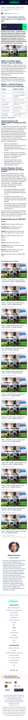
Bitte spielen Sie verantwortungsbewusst (14, 653)
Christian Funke (11, 306)
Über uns (14, 630)
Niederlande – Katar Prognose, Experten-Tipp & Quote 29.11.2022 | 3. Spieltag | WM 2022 (13, 417)
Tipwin (19, 114)
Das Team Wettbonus (14, 633)
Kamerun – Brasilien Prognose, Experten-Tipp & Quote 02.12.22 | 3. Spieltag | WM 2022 (13, 395)
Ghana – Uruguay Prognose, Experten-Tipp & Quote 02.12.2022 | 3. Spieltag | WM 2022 (13, 326)
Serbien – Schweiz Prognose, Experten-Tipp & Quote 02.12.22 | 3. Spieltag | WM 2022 (13, 486)
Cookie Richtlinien (14, 662)
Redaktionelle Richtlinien (14, 648)
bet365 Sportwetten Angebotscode (14, 610)
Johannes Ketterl (11, 466)
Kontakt (14, 640)
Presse (14, 642)
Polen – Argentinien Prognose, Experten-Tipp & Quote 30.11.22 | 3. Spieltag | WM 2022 (13, 440)
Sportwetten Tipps (11, 7)
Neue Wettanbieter (14, 612)
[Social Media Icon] (11, 670)
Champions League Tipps (14, 620)
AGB (14, 665)
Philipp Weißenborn (12, 329)
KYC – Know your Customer (14, 658)
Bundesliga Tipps (14, 617)
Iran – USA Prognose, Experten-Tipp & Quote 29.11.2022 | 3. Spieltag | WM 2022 (13, 349)
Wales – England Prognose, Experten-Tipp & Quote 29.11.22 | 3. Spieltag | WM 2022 (14, 532)
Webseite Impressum (14, 637)
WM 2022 (18, 7)
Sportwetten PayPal (14, 615)
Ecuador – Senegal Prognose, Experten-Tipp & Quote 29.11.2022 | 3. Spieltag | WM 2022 (13, 303)
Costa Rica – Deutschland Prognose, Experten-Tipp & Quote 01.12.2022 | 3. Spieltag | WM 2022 (13, 280)
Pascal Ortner (10, 284)
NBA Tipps (14, 622)
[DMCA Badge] (9, 682)
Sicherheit (14, 650)
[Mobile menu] (2, 2)
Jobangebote (14, 635)
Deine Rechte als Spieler (14, 655)
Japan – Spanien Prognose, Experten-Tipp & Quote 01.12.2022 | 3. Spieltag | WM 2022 (12, 372)
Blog (14, 625)
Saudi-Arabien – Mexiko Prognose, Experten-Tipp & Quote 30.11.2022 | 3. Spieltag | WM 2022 (14, 463)
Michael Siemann (8, 13)
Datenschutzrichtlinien (14, 660)
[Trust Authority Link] (18, 686)
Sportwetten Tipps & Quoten (14, 607)
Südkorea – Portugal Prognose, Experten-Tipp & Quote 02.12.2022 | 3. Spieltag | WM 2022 (13, 509)
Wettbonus (3, 7)
